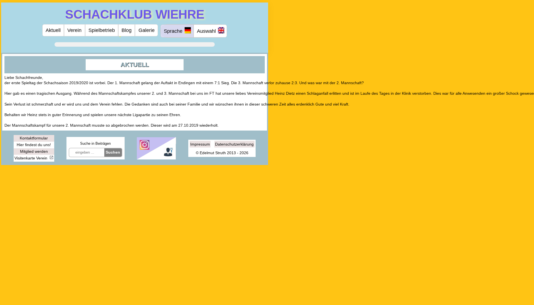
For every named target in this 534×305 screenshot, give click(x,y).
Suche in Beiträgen (95, 143)
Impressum (200, 144)
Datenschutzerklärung (234, 144)
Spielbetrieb (101, 30)
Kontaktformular (34, 138)
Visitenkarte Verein (31, 158)
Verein (74, 30)
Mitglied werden (34, 151)
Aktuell (53, 30)
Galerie (147, 30)
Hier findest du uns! (34, 144)
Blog (127, 30)
